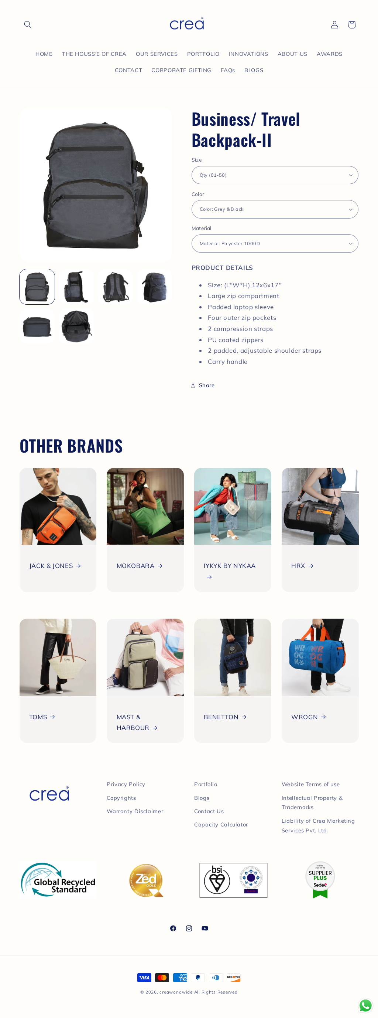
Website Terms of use (311, 784)
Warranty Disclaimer (135, 811)
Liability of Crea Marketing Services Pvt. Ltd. (318, 825)
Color (198, 194)
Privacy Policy (126, 784)
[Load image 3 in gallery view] (115, 287)
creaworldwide (176, 992)
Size (197, 159)
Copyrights (121, 797)
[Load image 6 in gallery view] (76, 326)
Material (202, 228)
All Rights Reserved (216, 992)
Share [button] (207, 385)
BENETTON (221, 717)
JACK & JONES (51, 565)
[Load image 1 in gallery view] (37, 287)
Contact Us (209, 811)
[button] (28, 24)
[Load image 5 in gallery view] (37, 326)
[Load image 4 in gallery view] (154, 287)
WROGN (304, 717)
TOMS (38, 717)
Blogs (201, 797)
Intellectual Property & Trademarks (312, 802)
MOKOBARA (136, 565)
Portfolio (205, 784)
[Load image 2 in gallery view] (76, 287)
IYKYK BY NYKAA (230, 565)
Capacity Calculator (221, 824)
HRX (298, 565)
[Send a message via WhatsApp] (365, 1005)
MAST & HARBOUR (133, 722)
